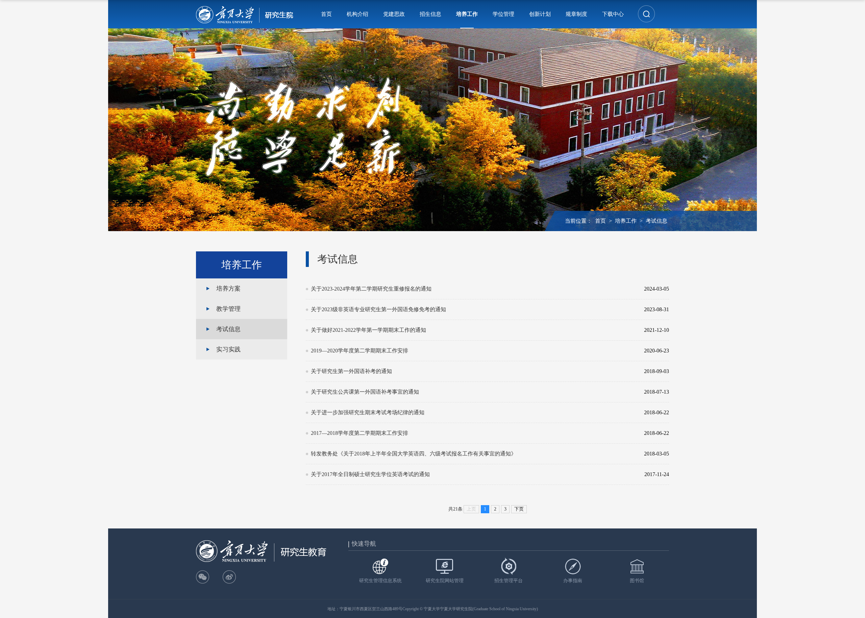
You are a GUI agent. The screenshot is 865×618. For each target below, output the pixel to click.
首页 (326, 14)
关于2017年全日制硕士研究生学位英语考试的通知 (473, 474)
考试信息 (656, 221)
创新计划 (540, 14)
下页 (519, 509)
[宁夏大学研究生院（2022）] (244, 14)
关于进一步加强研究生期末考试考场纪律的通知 (473, 412)
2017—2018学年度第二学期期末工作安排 (473, 433)
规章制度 (576, 14)
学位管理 (503, 14)
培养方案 (228, 288)
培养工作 (467, 14)
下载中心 (613, 14)
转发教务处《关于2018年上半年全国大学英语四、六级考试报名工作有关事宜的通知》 (473, 453)
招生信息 (430, 14)
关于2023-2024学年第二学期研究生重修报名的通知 (473, 289)
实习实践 (228, 349)
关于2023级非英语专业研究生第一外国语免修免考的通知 (473, 309)
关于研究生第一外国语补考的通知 (473, 371)
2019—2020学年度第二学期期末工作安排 (473, 350)
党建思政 (394, 14)
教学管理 (228, 308)
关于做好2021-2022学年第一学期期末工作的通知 (473, 330)
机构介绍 (357, 14)
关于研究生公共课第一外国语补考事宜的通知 (473, 392)
